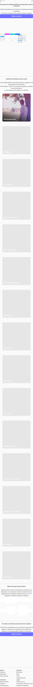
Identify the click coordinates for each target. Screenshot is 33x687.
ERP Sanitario (8, 577)
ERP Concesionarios (10, 250)
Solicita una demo (16, 16)
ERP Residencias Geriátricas (12, 511)
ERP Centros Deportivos (11, 217)
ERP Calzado (7, 184)
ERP (30, 594)
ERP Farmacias (8, 315)
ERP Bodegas (8, 152)
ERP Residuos (8, 544)
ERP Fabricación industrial (11, 282)
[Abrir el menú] (32, 1)
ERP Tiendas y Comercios (11, 479)
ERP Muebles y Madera (10, 446)
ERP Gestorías (8, 381)
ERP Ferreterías (8, 348)
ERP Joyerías (8, 413)
